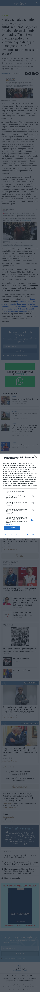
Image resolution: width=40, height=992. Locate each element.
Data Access (20, 535)
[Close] (36, 457)
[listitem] (20, 491)
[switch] (32, 496)
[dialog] (20, 496)
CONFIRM (12, 528)
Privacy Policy (31, 535)
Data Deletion (9, 535)
